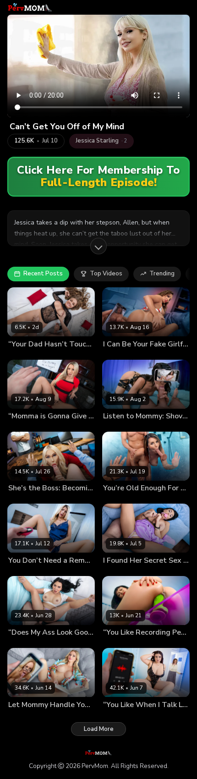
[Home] (30, 7)
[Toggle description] (98, 246)
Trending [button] (162, 273)
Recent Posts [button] (43, 273)
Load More (99, 729)
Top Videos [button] (106, 273)
